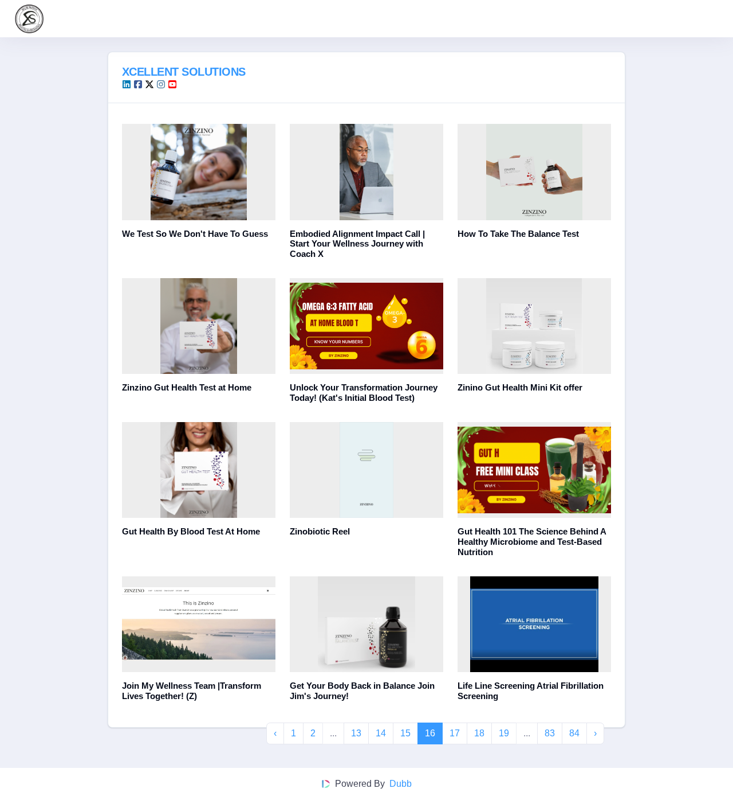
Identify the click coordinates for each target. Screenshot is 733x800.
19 (504, 733)
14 (381, 733)
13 (356, 733)
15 (405, 733)
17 (455, 733)
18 (479, 733)
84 (574, 733)
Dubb (400, 784)
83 (550, 733)
